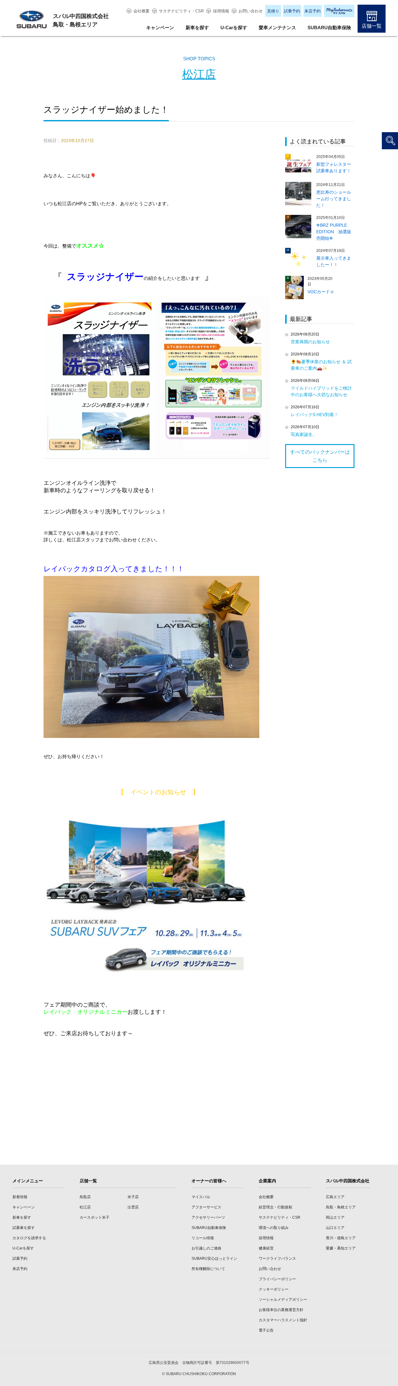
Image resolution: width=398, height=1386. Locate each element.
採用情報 (221, 11)
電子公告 (266, 1330)
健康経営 (266, 1248)
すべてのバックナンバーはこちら (320, 456)
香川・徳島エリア (341, 1238)
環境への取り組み (274, 1228)
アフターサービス (206, 1207)
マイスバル (201, 1197)
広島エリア (335, 1197)
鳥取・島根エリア (341, 1207)
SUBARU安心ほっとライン (214, 1258)
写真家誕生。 (304, 434)
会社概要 (141, 11)
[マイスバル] (339, 11)
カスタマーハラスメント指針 (283, 1320)
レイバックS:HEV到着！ (314, 414)
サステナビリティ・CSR (181, 11)
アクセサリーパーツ (208, 1217)
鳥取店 (85, 1197)
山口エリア (335, 1228)
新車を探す (197, 27)
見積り (273, 11)
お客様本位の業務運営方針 (281, 1310)
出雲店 (133, 1207)
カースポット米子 (94, 1217)
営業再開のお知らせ (310, 341)
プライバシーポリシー (277, 1279)
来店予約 (312, 11)
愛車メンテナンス (277, 27)
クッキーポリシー (274, 1289)
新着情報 (19, 1197)
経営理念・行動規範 (275, 1207)
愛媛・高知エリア (341, 1248)
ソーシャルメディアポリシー (283, 1299)
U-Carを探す (233, 27)
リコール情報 (203, 1238)
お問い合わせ (250, 11)
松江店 (199, 74)
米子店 (133, 1197)
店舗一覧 (372, 26)
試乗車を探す (23, 1228)
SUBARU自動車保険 (329, 27)
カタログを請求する (29, 1238)
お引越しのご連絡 (206, 1248)
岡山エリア (335, 1217)
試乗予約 (292, 11)
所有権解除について (208, 1269)
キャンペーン (160, 27)
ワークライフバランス (277, 1258)
